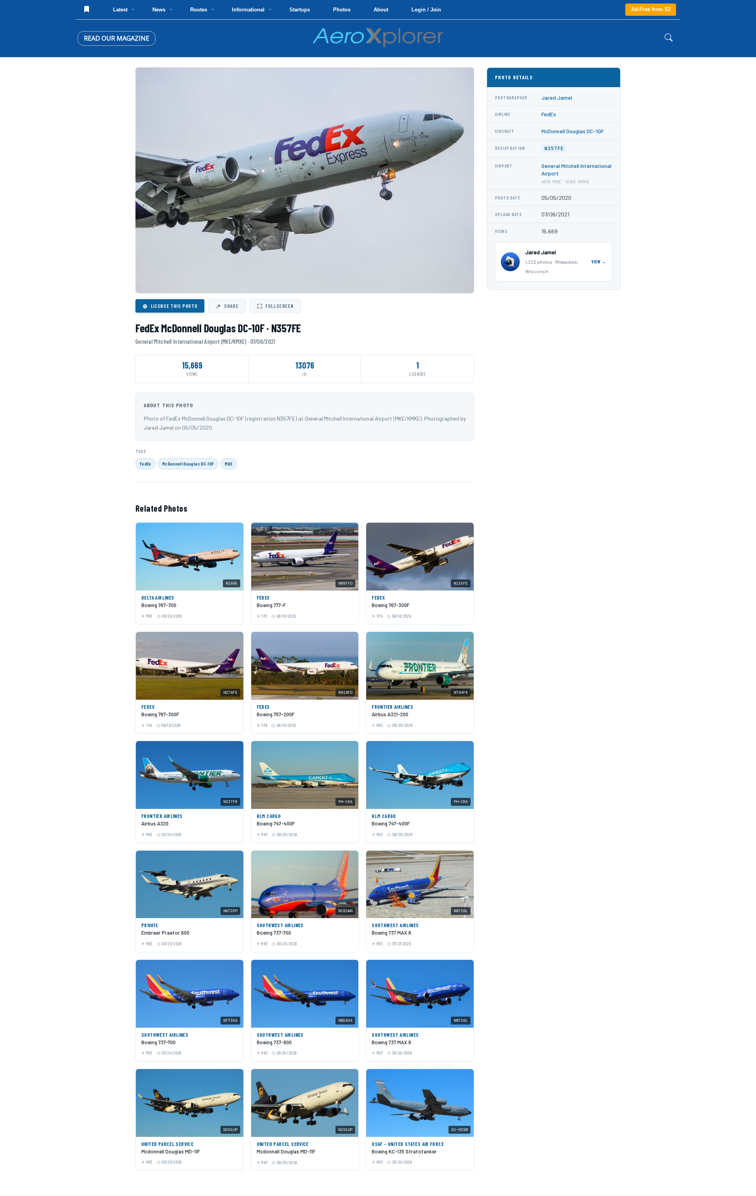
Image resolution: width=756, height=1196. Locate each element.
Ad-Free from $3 (650, 9)
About (381, 10)
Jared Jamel (556, 97)
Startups (299, 10)
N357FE (554, 148)
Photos (341, 10)
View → (598, 261)
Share (227, 305)
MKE (228, 463)
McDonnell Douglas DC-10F (188, 463)
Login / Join (426, 10)
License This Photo (170, 305)
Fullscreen (275, 305)
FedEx (145, 463)
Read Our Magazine (116, 38)
